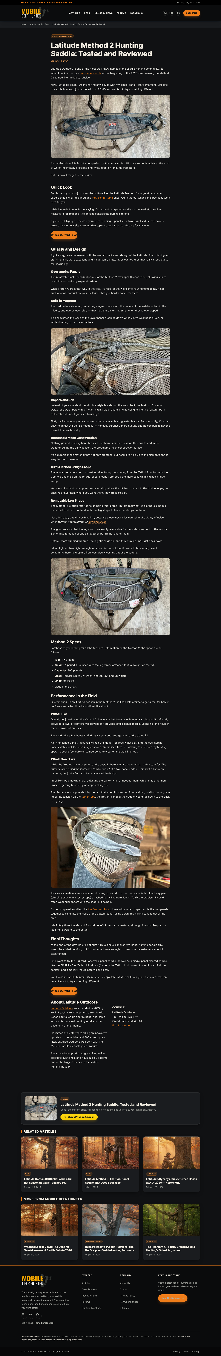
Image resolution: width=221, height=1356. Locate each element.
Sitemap (124, 1308)
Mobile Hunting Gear (39, 24)
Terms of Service (129, 1301)
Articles (74, 13)
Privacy (176, 1351)
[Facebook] (178, 13)
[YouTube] (171, 13)
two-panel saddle (90, 73)
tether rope (88, 796)
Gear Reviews (89, 1289)
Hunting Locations (91, 1308)
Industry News (103, 13)
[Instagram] (165, 13)
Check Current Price (64, 234)
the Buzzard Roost (99, 909)
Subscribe (191, 13)
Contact (124, 1289)
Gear (87, 13)
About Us (125, 1283)
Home (23, 24)
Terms (186, 1351)
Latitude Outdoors (62, 1008)
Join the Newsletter (173, 1298)
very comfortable (102, 197)
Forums (121, 13)
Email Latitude (121, 1025)
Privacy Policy (127, 1295)
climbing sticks (97, 521)
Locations (136, 13)
